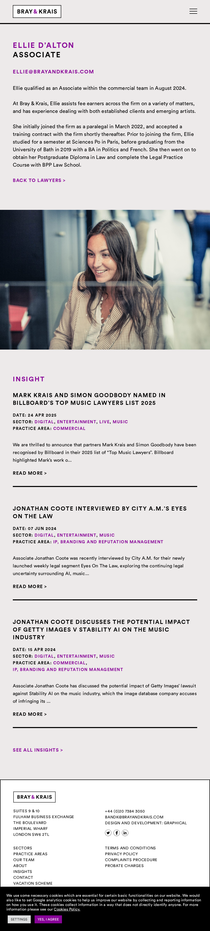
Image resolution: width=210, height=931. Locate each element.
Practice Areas (30, 853)
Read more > (30, 473)
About (20, 865)
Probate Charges (124, 865)
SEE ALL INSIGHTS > (38, 750)
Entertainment (77, 422)
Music (120, 422)
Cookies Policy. (67, 909)
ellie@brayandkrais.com (53, 71)
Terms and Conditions (130, 848)
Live (104, 422)
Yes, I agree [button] (48, 919)
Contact (23, 877)
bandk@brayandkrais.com (134, 817)
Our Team (24, 859)
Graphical (175, 822)
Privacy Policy (121, 853)
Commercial (69, 429)
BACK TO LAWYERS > (39, 180)
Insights (22, 871)
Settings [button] (19, 919)
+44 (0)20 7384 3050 (125, 811)
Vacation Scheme (32, 883)
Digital (44, 422)
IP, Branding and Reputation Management (108, 542)
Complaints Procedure (131, 859)
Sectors (22, 848)
